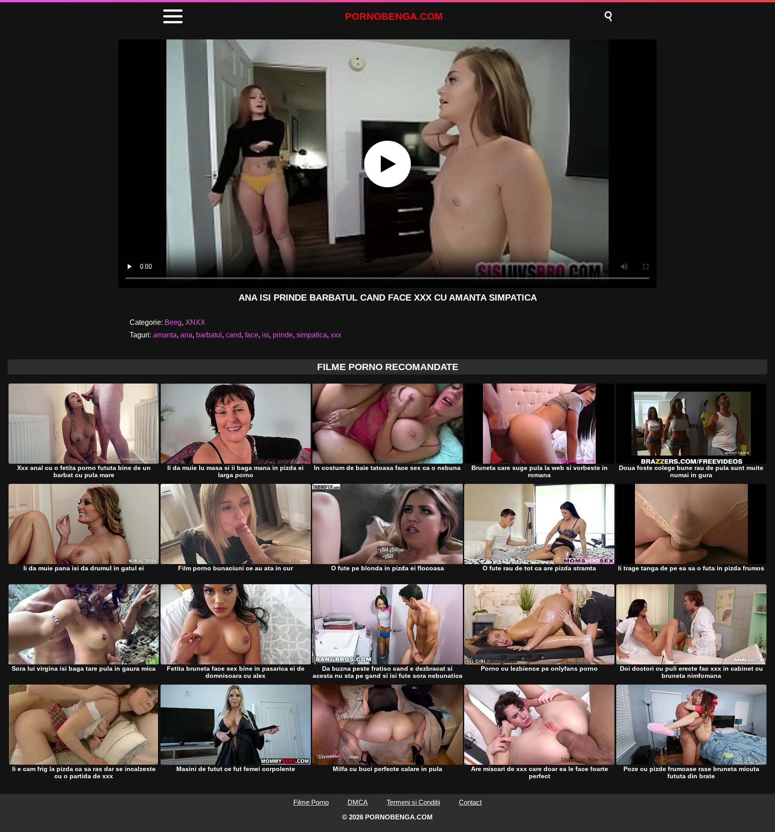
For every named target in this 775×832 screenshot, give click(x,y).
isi (265, 335)
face (251, 335)
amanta (165, 335)
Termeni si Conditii (413, 802)
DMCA (358, 802)
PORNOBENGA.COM (394, 16)
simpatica (311, 335)
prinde (283, 335)
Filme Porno (311, 802)
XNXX (195, 322)
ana (186, 335)
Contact (470, 802)
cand (233, 335)
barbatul (209, 335)
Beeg (173, 322)
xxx (336, 335)
